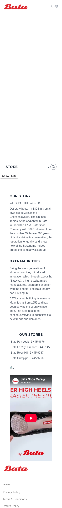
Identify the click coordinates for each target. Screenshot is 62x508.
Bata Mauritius (25, 261)
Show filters (9, 175)
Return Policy (11, 506)
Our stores (31, 334)
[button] (55, 6)
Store (12, 167)
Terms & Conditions (15, 499)
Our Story (20, 196)
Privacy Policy (11, 492)
